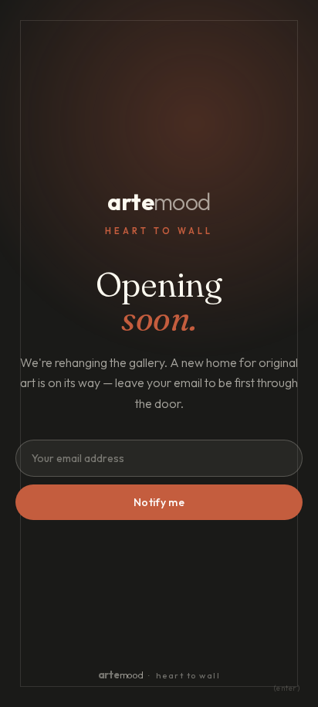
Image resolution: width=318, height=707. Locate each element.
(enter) (287, 688)
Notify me (159, 502)
